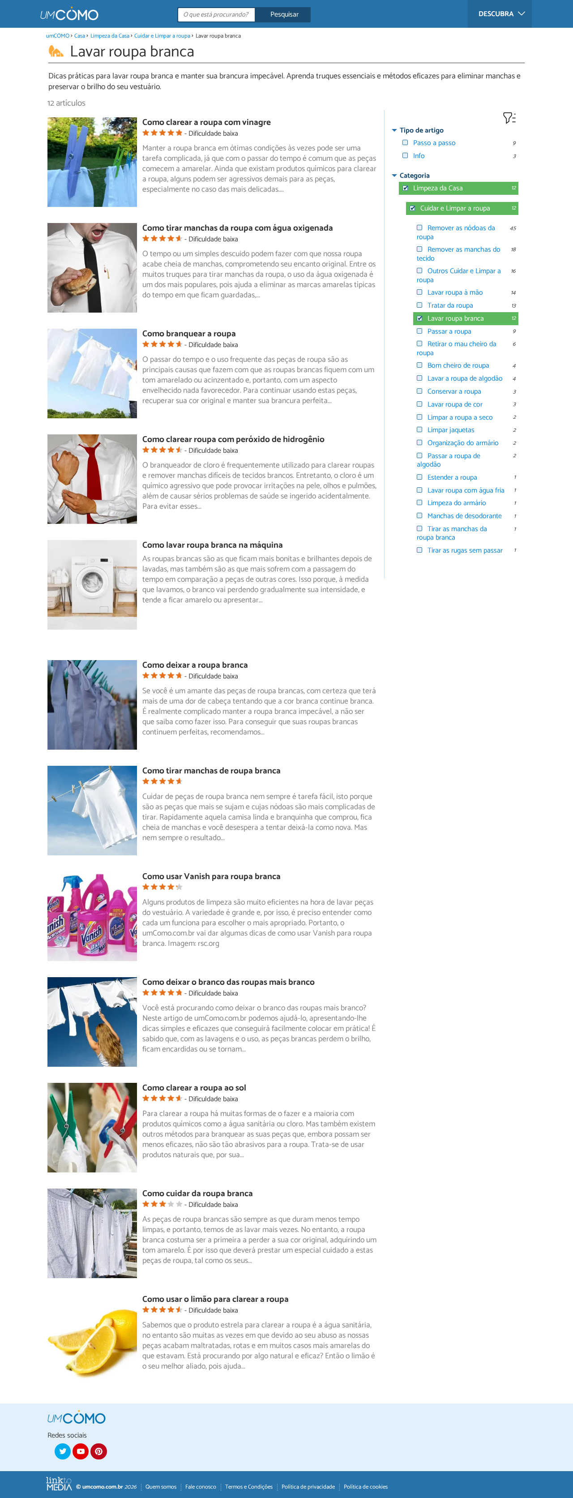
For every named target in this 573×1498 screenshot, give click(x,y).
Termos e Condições (249, 1487)
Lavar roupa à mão (455, 293)
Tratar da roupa (450, 306)
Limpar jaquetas (451, 430)
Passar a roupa (449, 332)
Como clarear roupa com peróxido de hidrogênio (233, 439)
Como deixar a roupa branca (195, 665)
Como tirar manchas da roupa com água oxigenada (237, 228)
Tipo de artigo (422, 130)
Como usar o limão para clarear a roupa (215, 1299)
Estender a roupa (452, 478)
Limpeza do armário (457, 503)
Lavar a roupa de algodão (465, 379)
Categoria (415, 176)
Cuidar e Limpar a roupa (162, 36)
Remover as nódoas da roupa (456, 232)
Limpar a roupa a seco (460, 418)
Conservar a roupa (454, 392)
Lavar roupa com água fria (466, 491)
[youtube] (81, 1451)
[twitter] (63, 1451)
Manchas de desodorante (465, 516)
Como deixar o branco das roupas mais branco (228, 982)
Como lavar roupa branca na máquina (212, 545)
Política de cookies (366, 1487)
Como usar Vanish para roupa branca (211, 876)
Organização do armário (463, 443)
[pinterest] (98, 1451)
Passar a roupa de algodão (448, 460)
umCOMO (57, 36)
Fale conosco (200, 1487)
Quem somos (160, 1487)
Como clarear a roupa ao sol (194, 1088)
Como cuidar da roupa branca (197, 1194)
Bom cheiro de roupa (458, 366)
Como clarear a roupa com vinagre (206, 122)
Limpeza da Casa (109, 36)
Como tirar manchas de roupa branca (211, 771)
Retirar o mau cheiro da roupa (456, 348)
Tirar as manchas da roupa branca (452, 533)
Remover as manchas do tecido (458, 254)
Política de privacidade (308, 1487)
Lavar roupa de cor (455, 405)
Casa (79, 36)
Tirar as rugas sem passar (465, 551)
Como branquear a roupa (189, 334)
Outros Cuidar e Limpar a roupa (459, 275)
